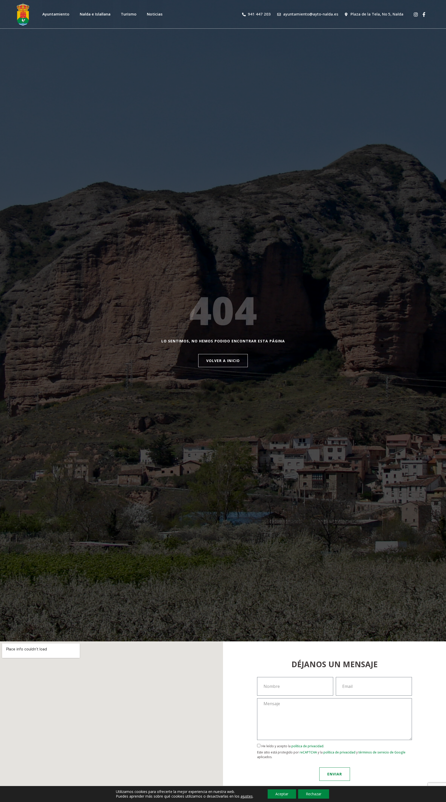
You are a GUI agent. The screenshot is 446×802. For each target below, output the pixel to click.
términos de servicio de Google (382, 752)
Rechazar (313, 793)
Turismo (129, 14)
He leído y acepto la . (331, 751)
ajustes (247, 796)
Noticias (155, 14)
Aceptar (281, 793)
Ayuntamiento (55, 14)
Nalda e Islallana (95, 14)
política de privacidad (307, 746)
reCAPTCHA (308, 752)
